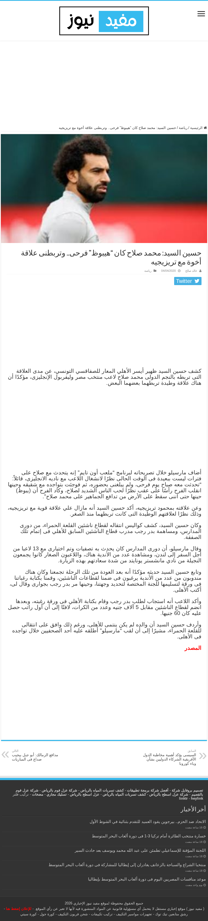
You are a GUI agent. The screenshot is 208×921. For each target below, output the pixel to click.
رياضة (183, 128)
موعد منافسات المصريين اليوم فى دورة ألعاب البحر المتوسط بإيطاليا (147, 879)
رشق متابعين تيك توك (171, 914)
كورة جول (46, 914)
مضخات (37, 794)
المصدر (193, 648)
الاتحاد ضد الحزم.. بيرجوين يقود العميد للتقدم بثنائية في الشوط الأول (148, 821)
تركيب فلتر (21, 794)
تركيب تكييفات (102, 914)
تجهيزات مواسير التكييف (134, 914)
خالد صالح (191, 270)
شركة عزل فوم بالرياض (59, 790)
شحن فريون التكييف (73, 914)
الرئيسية (197, 128)
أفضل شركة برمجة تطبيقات (147, 790)
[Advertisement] (104, 86)
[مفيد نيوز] (104, 19)
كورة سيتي (28, 914)
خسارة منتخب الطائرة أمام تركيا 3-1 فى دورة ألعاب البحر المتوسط (149, 836)
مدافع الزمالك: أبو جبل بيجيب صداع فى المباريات (35, 755)
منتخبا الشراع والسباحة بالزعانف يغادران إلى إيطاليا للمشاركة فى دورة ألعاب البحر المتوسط (127, 864)
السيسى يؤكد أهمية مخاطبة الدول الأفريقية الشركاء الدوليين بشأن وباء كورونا (169, 757)
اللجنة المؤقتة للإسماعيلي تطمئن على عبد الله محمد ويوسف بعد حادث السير (140, 850)
